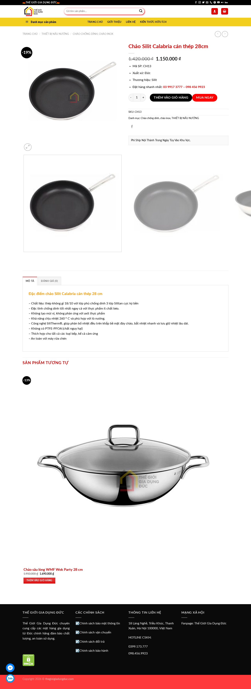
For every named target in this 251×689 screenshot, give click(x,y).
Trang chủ (30, 34)
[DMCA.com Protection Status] (29, 660)
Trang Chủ (95, 22)
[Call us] (211, 2)
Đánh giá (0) (49, 281)
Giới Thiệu (114, 22)
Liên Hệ (131, 22)
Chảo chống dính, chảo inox (93, 34)
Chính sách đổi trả (92, 641)
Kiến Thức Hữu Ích (153, 22)
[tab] (30, 281)
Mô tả (30, 281)
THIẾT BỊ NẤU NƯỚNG (55, 34)
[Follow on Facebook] (196, 2)
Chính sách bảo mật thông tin (99, 623)
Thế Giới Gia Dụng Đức (210, 623)
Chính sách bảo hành (93, 650)
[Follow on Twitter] (203, 2)
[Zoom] (28, 147)
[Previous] (24, 256)
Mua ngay (205, 97)
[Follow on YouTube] (218, 2)
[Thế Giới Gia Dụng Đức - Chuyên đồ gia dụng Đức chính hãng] (40, 11)
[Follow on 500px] (226, 2)
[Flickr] (222, 2)
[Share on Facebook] (132, 127)
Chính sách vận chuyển (95, 632)
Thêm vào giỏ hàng (171, 97)
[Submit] (140, 11)
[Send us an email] (207, 2)
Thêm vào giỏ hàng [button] (39, 580)
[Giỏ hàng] (224, 11)
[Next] (37, 145)
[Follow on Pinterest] (215, 2)
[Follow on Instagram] (199, 2)
